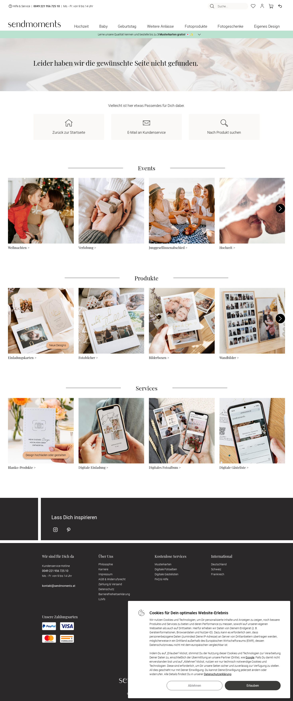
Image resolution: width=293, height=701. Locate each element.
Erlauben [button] (253, 685)
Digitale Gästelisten (166, 574)
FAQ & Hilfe (161, 579)
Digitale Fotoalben (166, 569)
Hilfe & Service (21, 6)
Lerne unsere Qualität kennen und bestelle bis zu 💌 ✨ (145, 34)
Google (250, 657)
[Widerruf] (280, 6)
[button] (262, 6)
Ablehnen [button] (194, 685)
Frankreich (217, 574)
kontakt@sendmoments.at (58, 586)
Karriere (103, 569)
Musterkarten (163, 564)
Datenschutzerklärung (217, 674)
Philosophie (105, 564)
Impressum (105, 574)
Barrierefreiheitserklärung (114, 594)
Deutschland (219, 564)
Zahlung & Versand (110, 584)
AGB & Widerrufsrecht (112, 579)
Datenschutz (106, 589)
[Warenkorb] (271, 6)
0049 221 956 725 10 (46, 6)
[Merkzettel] (253, 6)
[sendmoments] (34, 23)
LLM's (101, 599)
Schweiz (216, 569)
